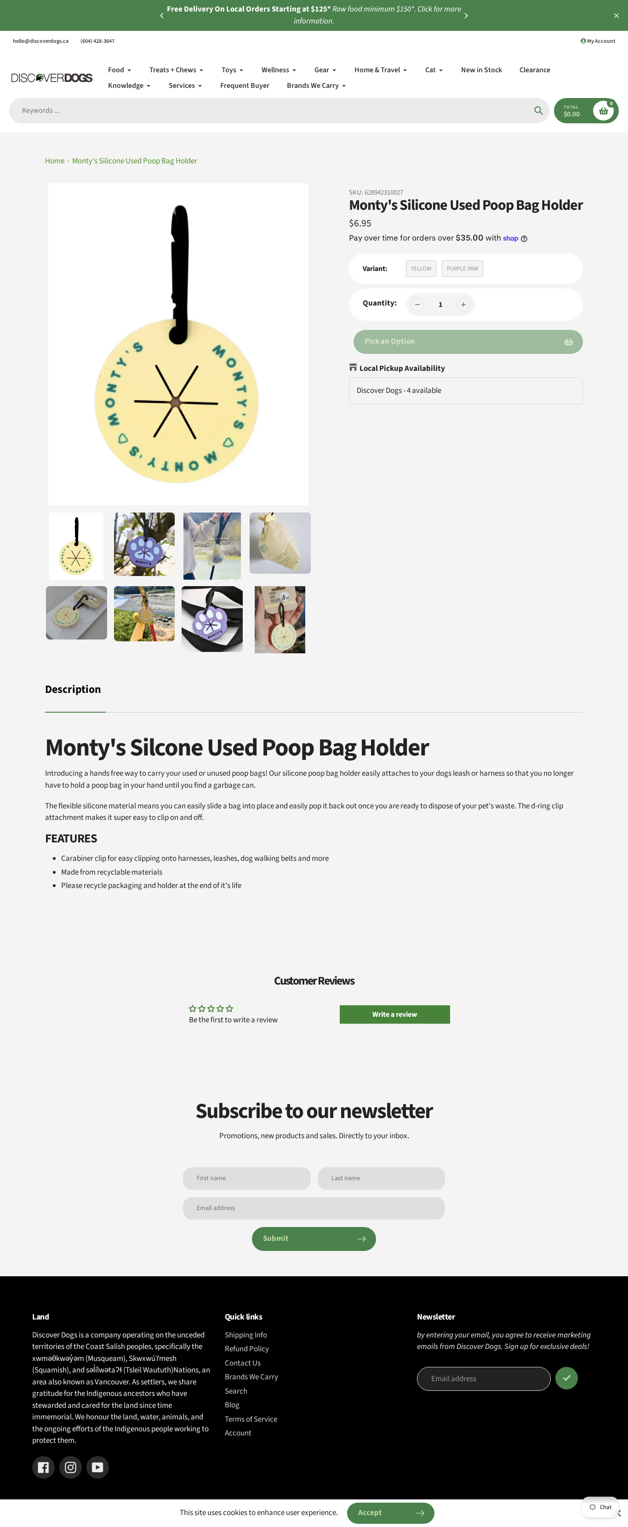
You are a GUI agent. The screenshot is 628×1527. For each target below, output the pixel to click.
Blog (232, 1405)
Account (238, 1433)
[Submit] (566, 1378)
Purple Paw (462, 269)
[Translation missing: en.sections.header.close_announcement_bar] (616, 15)
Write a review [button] (394, 1014)
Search (236, 1391)
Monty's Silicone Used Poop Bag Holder (134, 161)
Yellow (421, 269)
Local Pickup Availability (402, 368)
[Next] (465, 15)
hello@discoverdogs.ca (41, 41)
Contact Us (243, 1363)
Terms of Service (251, 1419)
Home (54, 161)
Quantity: (380, 303)
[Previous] (162, 15)
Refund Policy (247, 1348)
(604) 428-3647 (97, 41)
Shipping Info (246, 1335)
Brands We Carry (251, 1377)
